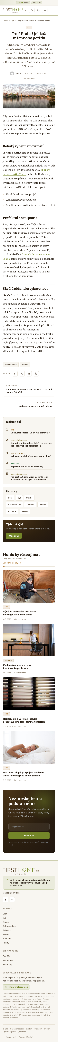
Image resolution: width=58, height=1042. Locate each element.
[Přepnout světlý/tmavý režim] (38, 10)
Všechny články (10, 563)
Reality (25, 511)
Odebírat (14, 536)
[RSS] (12, 899)
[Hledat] (31, 10)
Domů (5, 21)
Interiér (43, 504)
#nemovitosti (11, 364)
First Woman (8, 960)
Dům (10, 498)
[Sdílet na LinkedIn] (29, 373)
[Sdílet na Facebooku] (15, 373)
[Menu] (44, 10)
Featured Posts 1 (26, 1037)
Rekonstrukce (14, 504)
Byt (12, 21)
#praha (25, 364)
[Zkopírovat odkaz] (36, 373)
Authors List (11, 1037)
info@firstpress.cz (18, 987)
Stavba (29, 498)
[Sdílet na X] (22, 373)
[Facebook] (5, 899)
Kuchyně (12, 511)
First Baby (7, 964)
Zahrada (30, 504)
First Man (7, 956)
